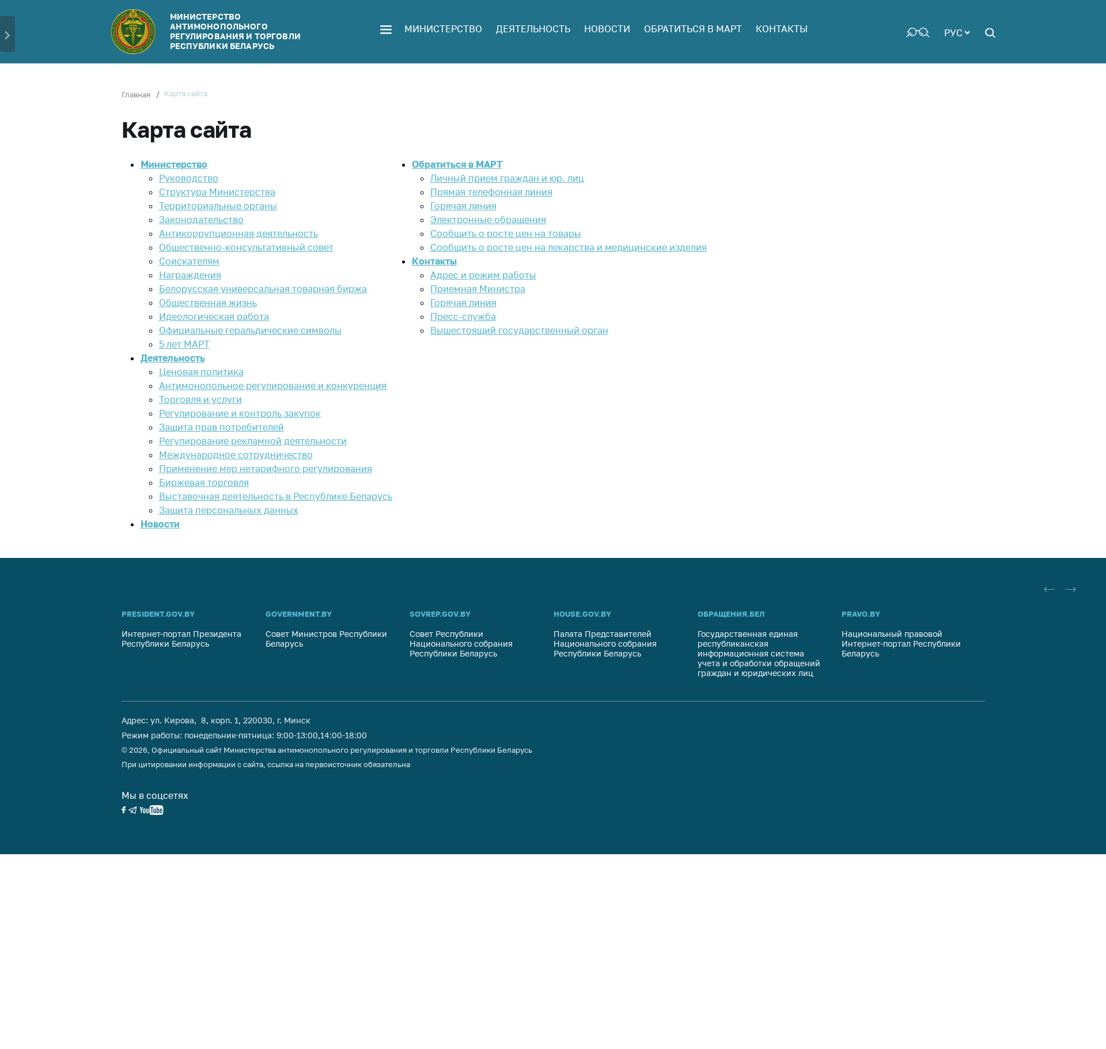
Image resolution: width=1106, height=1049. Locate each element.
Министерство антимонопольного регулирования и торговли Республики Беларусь (235, 31)
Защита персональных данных (228, 510)
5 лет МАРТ (184, 344)
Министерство (443, 29)
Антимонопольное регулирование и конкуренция (273, 385)
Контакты (782, 29)
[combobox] (956, 32)
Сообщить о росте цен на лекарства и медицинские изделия (568, 247)
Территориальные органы (218, 206)
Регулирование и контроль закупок (240, 413)
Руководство (188, 178)
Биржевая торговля (204, 482)
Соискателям (189, 261)
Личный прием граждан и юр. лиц (507, 178)
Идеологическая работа (214, 316)
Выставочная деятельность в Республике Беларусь (275, 496)
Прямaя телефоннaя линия (491, 192)
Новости (607, 29)
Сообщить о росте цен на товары (505, 233)
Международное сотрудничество (236, 455)
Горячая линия (463, 206)
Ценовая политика (201, 372)
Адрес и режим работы (483, 275)
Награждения (190, 275)
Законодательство (201, 219)
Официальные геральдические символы (250, 330)
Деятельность (533, 29)
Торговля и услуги (200, 399)
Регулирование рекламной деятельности (253, 441)
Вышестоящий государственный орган (519, 330)
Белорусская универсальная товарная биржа (263, 289)
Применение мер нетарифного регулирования (265, 468)
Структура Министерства (217, 192)
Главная (136, 94)
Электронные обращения (488, 219)
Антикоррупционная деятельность (238, 233)
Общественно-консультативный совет (246, 247)
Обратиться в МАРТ (693, 29)
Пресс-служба (463, 316)
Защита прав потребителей (221, 427)
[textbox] (956, 32)
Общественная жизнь (208, 302)
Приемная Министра (477, 289)
